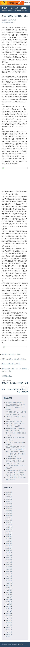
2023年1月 (9, 580)
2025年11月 (9, 501)
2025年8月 (9, 508)
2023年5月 (9, 571)
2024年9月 (9, 534)
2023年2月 (9, 578)
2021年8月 (9, 620)
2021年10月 (9, 615)
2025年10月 (9, 504)
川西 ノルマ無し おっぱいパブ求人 (14, 359)
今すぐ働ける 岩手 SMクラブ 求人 (15, 475)
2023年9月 (9, 562)
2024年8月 (9, 536)
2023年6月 (9, 569)
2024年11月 (9, 529)
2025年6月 (9, 513)
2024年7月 (9, 539)
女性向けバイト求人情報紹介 (15, 8)
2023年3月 (9, 576)
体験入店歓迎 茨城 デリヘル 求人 (15, 447)
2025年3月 (9, 520)
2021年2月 (9, 634)
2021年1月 (9, 636)
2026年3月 (9, 492)
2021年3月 (9, 632)
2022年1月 (9, 608)
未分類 (4, 20)
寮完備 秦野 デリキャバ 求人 (14, 458)
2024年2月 (9, 550)
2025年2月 (9, 522)
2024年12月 (9, 527)
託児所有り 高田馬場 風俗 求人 (15, 402)
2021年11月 (9, 613)
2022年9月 (9, 590)
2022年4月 (9, 601)
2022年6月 (9, 597)
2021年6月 (9, 625)
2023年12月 (9, 555)
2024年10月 (9, 532)
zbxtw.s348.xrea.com (7, 22)
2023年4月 (9, 573)
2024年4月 (9, 546)
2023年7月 (9, 566)
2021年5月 (9, 627)
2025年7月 (9, 511)
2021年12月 (9, 611)
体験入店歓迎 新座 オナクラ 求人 (15, 405)
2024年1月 (9, 553)
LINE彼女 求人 (7, 376)
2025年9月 (9, 506)
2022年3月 (9, 604)
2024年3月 (9, 548)
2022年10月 (9, 587)
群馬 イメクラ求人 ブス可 (11, 364)
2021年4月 (9, 629)
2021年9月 (9, 618)
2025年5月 (9, 515)
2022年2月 (9, 606)
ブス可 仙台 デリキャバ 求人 (14, 421)
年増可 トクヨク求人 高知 (11, 354)
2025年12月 (9, 499)
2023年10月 (9, 560)
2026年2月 (9, 494)
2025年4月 (9, 518)
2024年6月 (9, 541)
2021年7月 (9, 622)
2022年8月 (9, 592)
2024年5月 (9, 543)
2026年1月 (9, 497)
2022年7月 (9, 594)
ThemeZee (20, 644)
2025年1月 (9, 525)
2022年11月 (9, 585)
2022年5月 (9, 599)
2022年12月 (9, 583)
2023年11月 (9, 557)
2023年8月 (9, 564)
